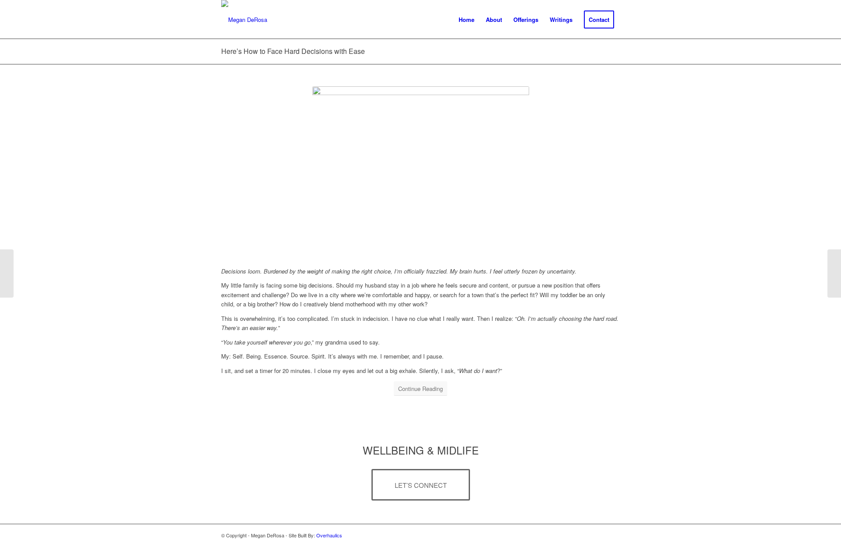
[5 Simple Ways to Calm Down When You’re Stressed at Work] (834, 273)
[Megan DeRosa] (244, 19)
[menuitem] (466, 19)
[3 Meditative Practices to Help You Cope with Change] (7, 273)
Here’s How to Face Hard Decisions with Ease (293, 51)
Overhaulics (329, 535)
